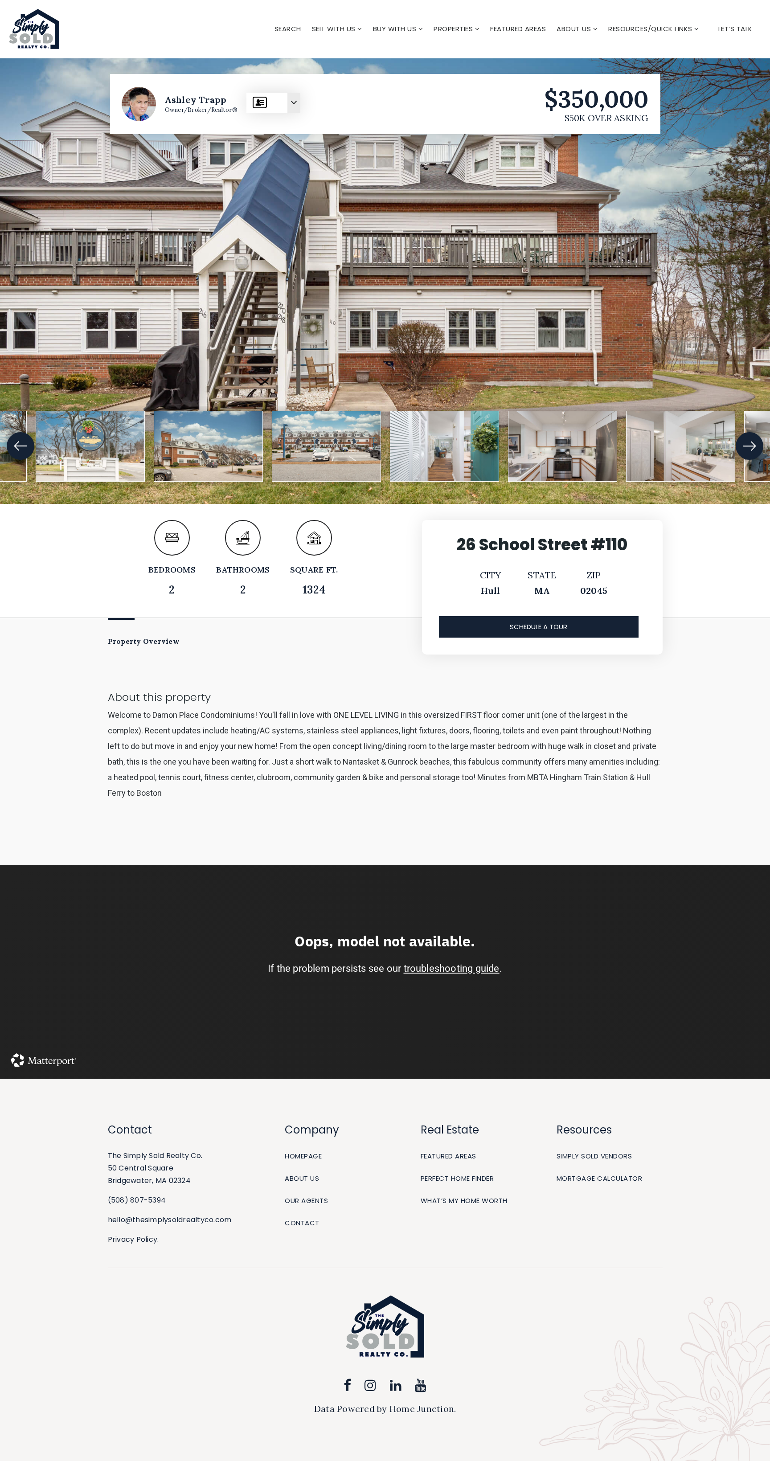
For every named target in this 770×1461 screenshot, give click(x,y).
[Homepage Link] (34, 27)
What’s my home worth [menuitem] (464, 1200)
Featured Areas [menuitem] (518, 28)
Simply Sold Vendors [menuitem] (594, 1156)
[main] (385, 568)
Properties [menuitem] (454, 28)
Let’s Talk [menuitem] (735, 28)
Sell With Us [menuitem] (335, 28)
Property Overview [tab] (144, 641)
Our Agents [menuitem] (306, 1200)
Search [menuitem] (287, 28)
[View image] (90, 446)
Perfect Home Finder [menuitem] (457, 1178)
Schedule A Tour (538, 626)
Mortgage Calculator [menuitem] (600, 1178)
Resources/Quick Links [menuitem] (651, 28)
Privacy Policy (133, 1239)
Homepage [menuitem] (303, 1156)
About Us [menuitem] (575, 28)
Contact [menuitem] (302, 1223)
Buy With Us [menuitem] (395, 28)
